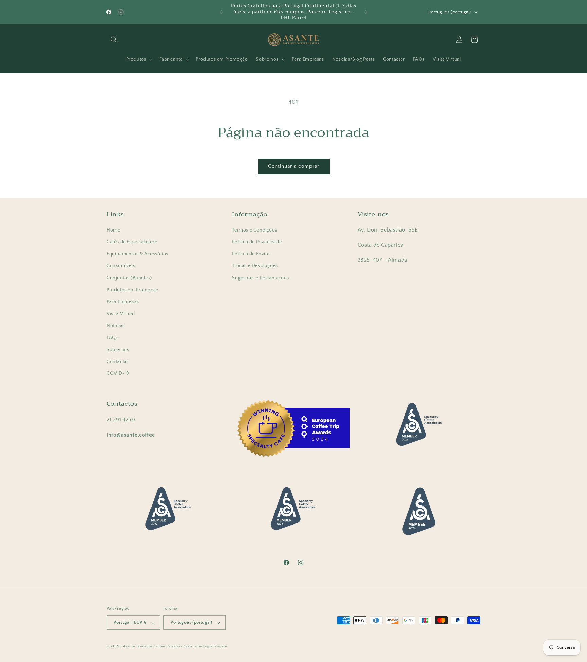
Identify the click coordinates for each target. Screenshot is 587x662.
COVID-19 (118, 373)
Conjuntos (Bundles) (129, 278)
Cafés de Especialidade (132, 242)
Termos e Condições (254, 230)
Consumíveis (121, 266)
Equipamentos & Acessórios (137, 254)
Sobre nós (118, 349)
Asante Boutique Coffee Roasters (153, 646)
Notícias (116, 325)
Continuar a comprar (293, 166)
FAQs (112, 338)
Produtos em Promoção (133, 290)
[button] (114, 39)
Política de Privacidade (257, 242)
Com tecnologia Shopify (205, 646)
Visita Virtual (121, 313)
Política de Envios (251, 254)
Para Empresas (123, 302)
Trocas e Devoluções (255, 266)
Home (113, 230)
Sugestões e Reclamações (260, 278)
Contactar (117, 361)
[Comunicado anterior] (221, 11)
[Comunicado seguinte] (365, 11)
